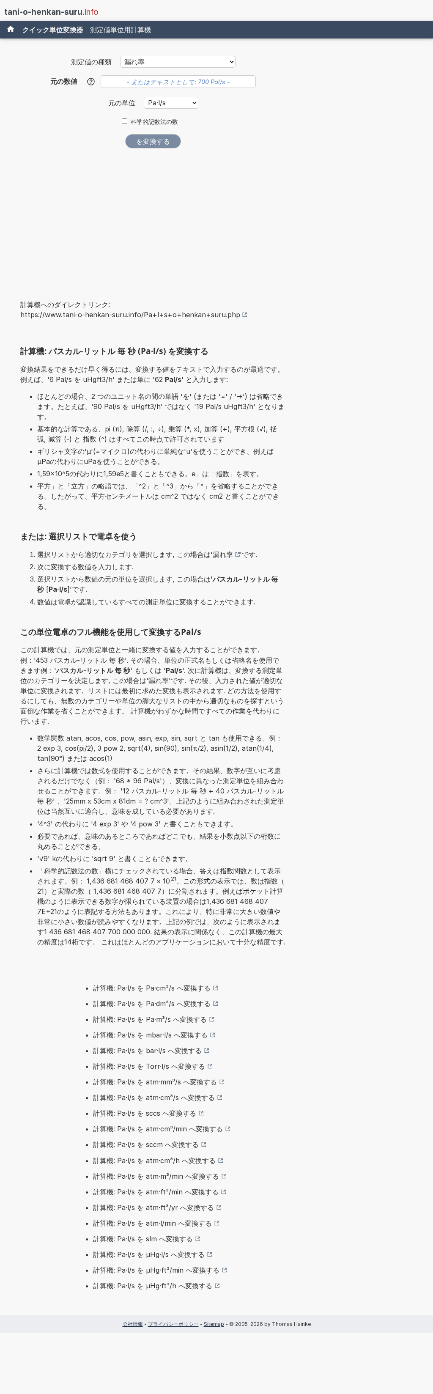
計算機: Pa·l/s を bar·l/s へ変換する (147, 1050)
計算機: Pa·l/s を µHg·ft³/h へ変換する (152, 1285)
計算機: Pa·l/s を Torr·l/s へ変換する (149, 1066)
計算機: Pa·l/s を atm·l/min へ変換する (152, 1223)
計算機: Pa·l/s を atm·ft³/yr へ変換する (153, 1207)
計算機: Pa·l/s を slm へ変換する (143, 1239)
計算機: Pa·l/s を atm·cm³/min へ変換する (158, 1129)
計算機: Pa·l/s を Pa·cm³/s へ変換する (152, 988)
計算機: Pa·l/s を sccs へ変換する (144, 1113)
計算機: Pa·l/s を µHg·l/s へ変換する (149, 1254)
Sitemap (214, 1324)
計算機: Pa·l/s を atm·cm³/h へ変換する (154, 1160)
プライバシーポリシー (173, 1324)
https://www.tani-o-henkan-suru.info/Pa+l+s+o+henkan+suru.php (130, 314)
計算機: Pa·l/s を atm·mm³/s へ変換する (155, 1082)
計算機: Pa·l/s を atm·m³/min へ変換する (156, 1176)
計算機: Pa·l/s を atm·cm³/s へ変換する (154, 1097)
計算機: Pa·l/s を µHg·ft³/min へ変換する (156, 1270)
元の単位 (122, 103)
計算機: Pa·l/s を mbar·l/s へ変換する (150, 1035)
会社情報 (133, 1324)
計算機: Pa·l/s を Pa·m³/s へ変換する (150, 1019)
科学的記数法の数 (154, 121)
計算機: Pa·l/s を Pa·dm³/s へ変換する (152, 1003)
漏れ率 (223, 554)
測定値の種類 (91, 62)
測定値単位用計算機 (120, 29)
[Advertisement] (153, 218)
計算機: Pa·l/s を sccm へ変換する (146, 1144)
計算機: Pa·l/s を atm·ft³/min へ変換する (156, 1192)
